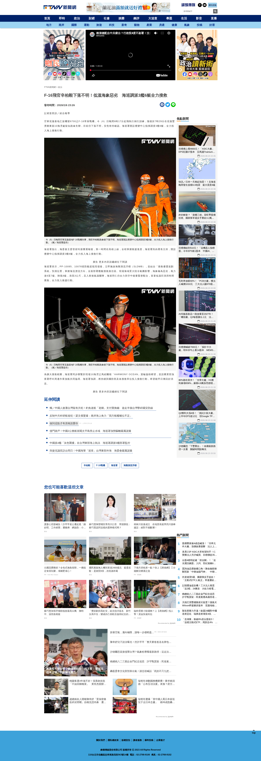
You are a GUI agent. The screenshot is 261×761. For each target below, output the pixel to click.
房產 (162, 24)
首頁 (47, 18)
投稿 (199, 24)
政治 (77, 18)
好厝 (212, 24)
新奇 (124, 24)
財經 (92, 18)
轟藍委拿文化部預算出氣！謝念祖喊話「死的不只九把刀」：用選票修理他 (139, 671)
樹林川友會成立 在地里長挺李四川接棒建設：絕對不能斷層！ (154, 526)
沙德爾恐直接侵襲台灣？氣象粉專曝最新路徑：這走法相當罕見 (140, 651)
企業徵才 (160, 740)
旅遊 (99, 24)
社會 (107, 18)
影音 (199, 18)
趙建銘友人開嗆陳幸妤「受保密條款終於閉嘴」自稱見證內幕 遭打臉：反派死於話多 (87, 701)
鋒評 (136, 18)
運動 (86, 24)
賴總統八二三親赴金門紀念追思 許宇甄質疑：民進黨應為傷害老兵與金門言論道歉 (140, 661)
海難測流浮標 (130, 465)
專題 (169, 18)
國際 (74, 24)
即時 (62, 18)
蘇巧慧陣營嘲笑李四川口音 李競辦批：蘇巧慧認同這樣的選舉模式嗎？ (110, 526)
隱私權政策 (113, 740)
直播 (214, 18)
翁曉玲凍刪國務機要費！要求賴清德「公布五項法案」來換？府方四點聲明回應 (156, 683)
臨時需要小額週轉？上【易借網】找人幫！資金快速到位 (153, 613)
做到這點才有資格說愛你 (64, 423)
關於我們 (100, 740)
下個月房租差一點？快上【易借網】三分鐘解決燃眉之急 (154, 569)
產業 (149, 24)
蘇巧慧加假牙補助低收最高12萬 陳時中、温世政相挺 (64, 613)
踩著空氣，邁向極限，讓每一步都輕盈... (132, 632)
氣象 (187, 24)
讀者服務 (137, 740)
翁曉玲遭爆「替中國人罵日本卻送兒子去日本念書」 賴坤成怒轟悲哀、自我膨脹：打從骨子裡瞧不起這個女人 (156, 701)
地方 (49, 24)
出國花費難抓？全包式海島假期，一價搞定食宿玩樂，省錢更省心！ (65, 569)
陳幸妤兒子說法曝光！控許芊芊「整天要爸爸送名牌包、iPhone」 (140, 642)
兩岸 (61, 24)
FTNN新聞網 (50, 87)
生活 (184, 18)
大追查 (152, 18)
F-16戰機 (100, 465)
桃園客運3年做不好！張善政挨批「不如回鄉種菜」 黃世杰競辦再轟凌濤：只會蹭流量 (87, 683)
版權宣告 (126, 740)
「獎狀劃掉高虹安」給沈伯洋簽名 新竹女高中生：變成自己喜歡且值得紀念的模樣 (110, 613)
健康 (174, 24)
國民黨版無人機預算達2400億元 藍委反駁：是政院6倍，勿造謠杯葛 (110, 569)
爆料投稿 (149, 740)
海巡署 (114, 465)
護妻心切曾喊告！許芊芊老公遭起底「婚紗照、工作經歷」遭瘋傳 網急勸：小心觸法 (65, 526)
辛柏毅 (87, 465)
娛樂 (122, 18)
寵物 (136, 24)
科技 (111, 24)
